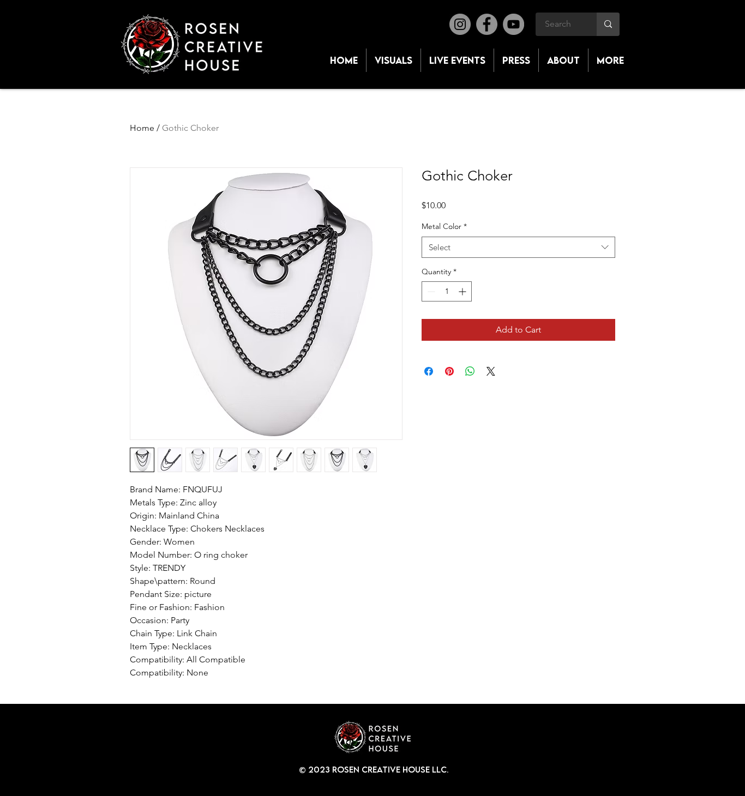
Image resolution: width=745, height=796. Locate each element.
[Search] (608, 24)
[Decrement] (430, 291)
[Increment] (463, 291)
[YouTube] (513, 24)
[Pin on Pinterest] (449, 371)
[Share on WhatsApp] (470, 371)
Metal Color (444, 226)
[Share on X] (490, 371)
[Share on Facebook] (428, 371)
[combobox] (518, 247)
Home (142, 128)
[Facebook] (486, 24)
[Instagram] (460, 24)
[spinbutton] (446, 291)
